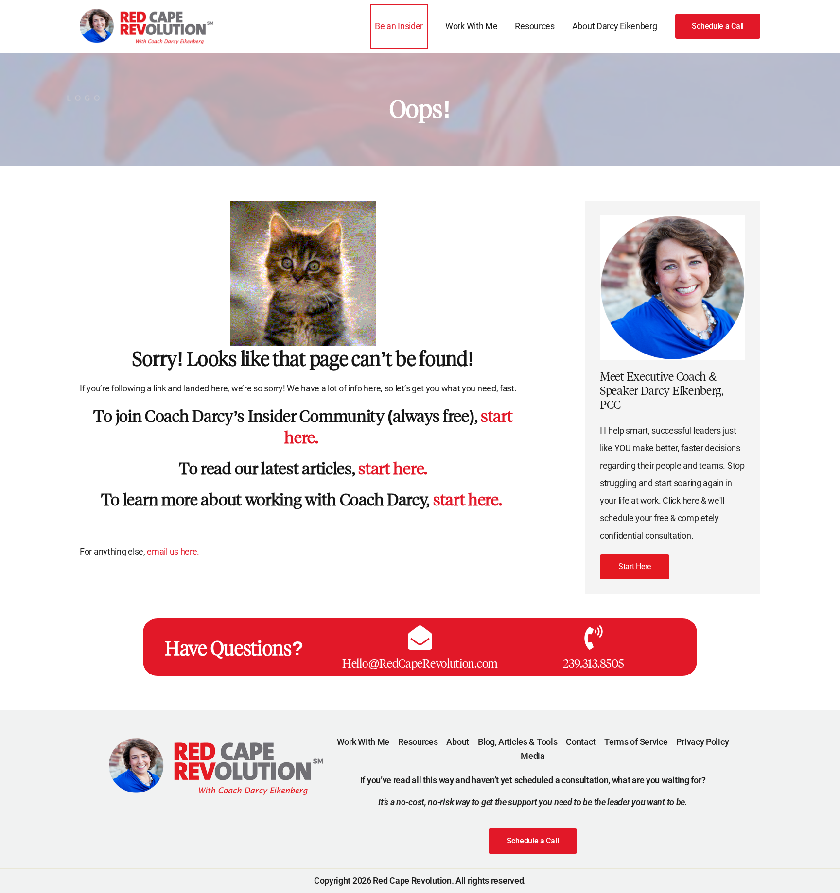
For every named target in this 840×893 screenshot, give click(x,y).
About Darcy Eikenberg (614, 26)
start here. (392, 468)
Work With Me (471, 26)
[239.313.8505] (593, 637)
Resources (534, 26)
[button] (717, 26)
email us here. (174, 551)
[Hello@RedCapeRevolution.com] (420, 637)
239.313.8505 (593, 664)
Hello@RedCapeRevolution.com (420, 664)
